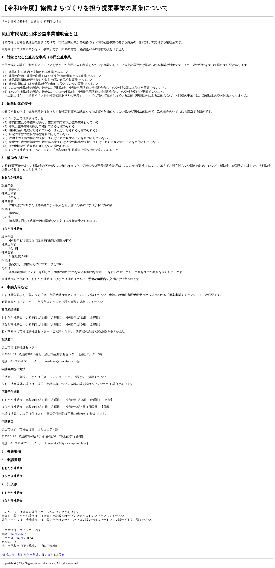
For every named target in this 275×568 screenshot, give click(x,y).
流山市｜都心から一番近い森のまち (30, 554)
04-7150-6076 (18, 534)
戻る (61, 554)
